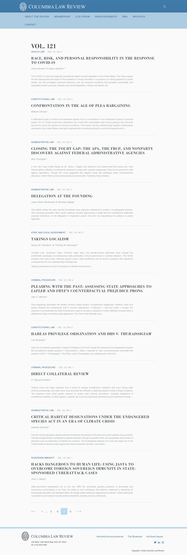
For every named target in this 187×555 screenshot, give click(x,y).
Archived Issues (154, 536)
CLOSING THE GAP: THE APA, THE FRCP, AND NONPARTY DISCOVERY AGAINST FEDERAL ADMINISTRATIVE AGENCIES (92, 151)
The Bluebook (135, 536)
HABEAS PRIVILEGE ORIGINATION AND (91, 334)
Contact (30, 24)
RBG (125, 16)
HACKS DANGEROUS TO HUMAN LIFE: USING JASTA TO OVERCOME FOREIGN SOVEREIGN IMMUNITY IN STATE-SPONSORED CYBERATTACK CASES (83, 469)
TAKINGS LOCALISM (50, 239)
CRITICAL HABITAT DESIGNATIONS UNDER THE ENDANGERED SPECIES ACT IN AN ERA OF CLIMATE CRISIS (90, 419)
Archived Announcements (110, 536)
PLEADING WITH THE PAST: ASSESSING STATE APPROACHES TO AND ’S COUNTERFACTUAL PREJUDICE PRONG (91, 289)
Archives (139, 16)
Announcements (106, 16)
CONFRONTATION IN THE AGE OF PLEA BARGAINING (81, 105)
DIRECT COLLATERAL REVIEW (60, 374)
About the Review (37, 16)
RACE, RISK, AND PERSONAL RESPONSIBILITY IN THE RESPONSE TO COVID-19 (93, 60)
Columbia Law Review (155, 550)
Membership (62, 16)
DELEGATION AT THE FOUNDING (62, 196)
